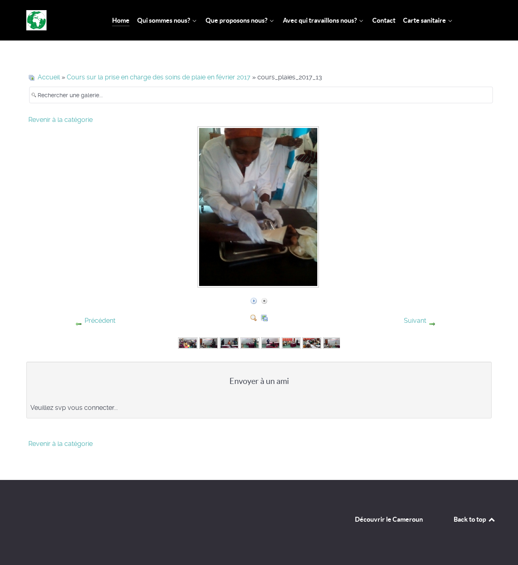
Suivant (415, 320)
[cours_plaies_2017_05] (270, 342)
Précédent (100, 320)
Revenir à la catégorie (60, 120)
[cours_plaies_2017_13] (259, 283)
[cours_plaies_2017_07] (311, 342)
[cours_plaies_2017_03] (229, 342)
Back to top (470, 519)
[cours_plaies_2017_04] (249, 342)
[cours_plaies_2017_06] (291, 342)
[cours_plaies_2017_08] (332, 342)
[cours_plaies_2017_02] (208, 342)
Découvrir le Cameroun (389, 519)
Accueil (49, 77)
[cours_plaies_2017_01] (187, 342)
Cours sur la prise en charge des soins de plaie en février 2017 (159, 77)
